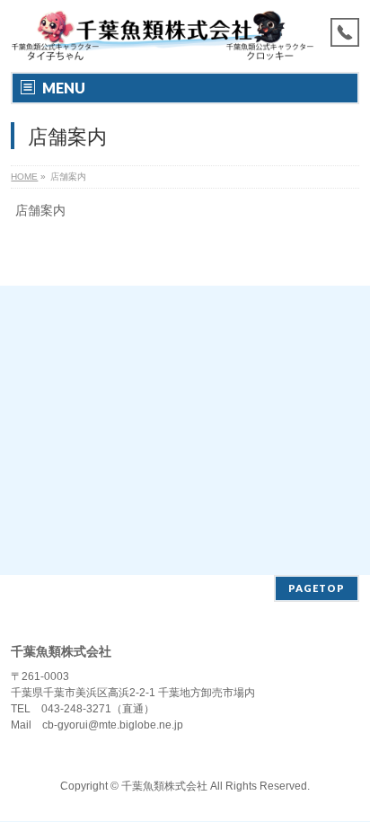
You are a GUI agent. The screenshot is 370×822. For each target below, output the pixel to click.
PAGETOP (316, 588)
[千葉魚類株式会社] (162, 43)
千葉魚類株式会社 (164, 786)
